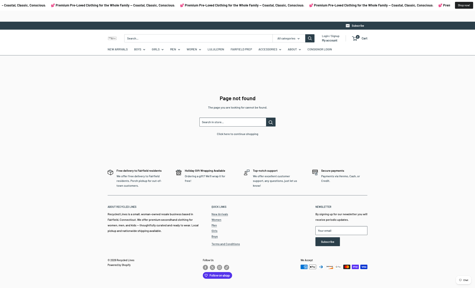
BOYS (137, 49)
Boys (215, 236)
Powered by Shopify (119, 265)
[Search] (310, 38)
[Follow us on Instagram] (219, 267)
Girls (214, 230)
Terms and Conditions (226, 244)
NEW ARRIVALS (118, 49)
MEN (173, 49)
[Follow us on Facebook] (205, 267)
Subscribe (358, 25)
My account (329, 40)
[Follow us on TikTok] (226, 267)
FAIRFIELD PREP (241, 49)
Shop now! (464, 5)
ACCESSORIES (267, 49)
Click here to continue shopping (237, 134)
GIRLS (156, 49)
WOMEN (192, 49)
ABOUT (292, 49)
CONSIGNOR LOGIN (319, 49)
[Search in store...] (271, 122)
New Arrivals (220, 214)
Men (214, 225)
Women (216, 219)
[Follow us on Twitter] (212, 267)
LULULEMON (216, 49)
